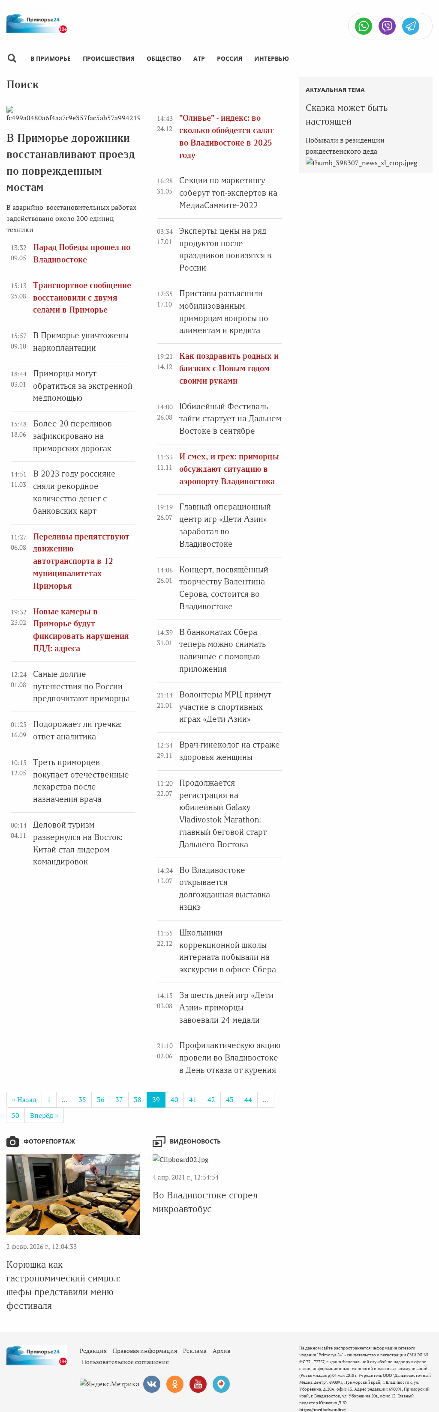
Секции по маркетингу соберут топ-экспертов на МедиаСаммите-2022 (228, 193)
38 (137, 1099)
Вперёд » (44, 1115)
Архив (221, 1350)
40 (174, 1099)
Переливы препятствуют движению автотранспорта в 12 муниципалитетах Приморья (81, 561)
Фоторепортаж (49, 1141)
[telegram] (410, 26)
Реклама (195, 1350)
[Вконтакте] (151, 1384)
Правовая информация (145, 1350)
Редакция (93, 1350)
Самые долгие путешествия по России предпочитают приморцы (81, 686)
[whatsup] (363, 26)
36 (101, 1099)
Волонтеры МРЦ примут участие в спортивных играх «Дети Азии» (225, 707)
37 (119, 1099)
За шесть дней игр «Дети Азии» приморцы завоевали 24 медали (226, 1008)
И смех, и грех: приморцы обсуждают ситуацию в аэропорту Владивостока (229, 469)
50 (15, 1115)
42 (211, 1099)
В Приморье (50, 58)
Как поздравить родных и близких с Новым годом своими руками (229, 368)
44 (248, 1099)
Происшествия (109, 58)
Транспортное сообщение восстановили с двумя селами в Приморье (82, 298)
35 (82, 1099)
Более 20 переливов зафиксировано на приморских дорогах (72, 436)
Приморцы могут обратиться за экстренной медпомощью (82, 386)
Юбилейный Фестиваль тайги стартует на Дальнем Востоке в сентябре (230, 419)
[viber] (387, 26)
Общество (164, 58)
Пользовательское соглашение (125, 1362)
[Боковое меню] (11, 58)
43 (230, 1099)
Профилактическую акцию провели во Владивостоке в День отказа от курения (229, 1058)
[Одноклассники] (174, 1384)
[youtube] (198, 1384)
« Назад (24, 1099)
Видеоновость (195, 1141)
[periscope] (221, 1384)
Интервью (271, 58)
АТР (199, 58)
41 (193, 1099)
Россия (229, 58)
